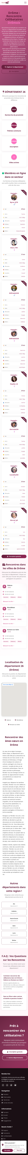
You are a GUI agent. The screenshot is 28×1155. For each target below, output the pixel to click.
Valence (8, 720)
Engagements (7, 1121)
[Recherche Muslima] (14, 522)
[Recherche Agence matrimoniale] (14, 386)
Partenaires (6, 1133)
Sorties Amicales (8, 1103)
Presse (5, 1118)
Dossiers (5, 1094)
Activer (8, 1150)
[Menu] (25, 2)
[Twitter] (11, 1085)
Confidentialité (7, 1136)
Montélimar (19, 720)
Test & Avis (7, 1100)
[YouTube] (15, 1085)
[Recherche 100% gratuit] (14, 204)
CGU (4, 1139)
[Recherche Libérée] (14, 477)
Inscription (15, 71)
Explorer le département (15, 67)
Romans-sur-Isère (14, 724)
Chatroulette (7, 1097)
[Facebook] (2, 1085)
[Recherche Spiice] (14, 341)
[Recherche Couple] (14, 431)
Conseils (5, 1115)
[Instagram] (7, 1085)
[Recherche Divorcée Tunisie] (14, 250)
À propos (5, 1112)
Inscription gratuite (15, 556)
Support (5, 1130)
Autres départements (15, 1058)
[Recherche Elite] (14, 295)
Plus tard (19, 1150)
